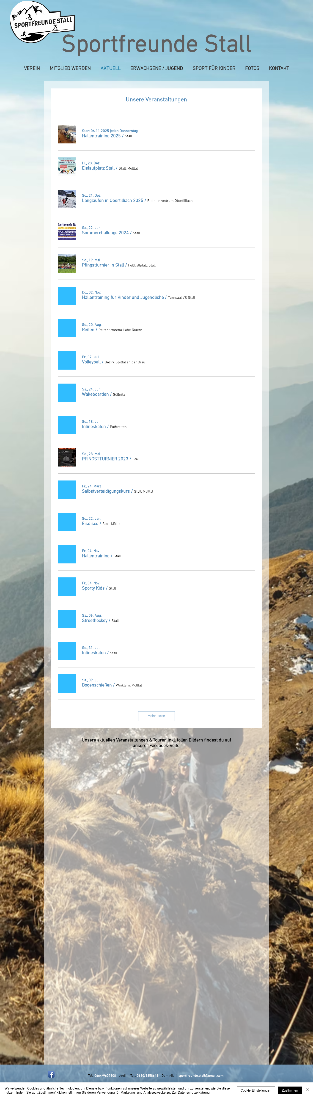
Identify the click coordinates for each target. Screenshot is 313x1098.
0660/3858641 (147, 1076)
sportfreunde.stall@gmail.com (201, 1076)
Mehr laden (156, 716)
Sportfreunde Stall (156, 45)
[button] (101, 136)
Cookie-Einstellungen (256, 1090)
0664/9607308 (105, 1076)
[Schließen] (307, 1090)
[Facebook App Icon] (51, 1074)
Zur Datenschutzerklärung (191, 1092)
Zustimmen (290, 1090)
